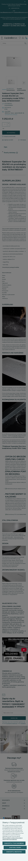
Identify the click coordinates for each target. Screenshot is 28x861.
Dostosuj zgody (15, 847)
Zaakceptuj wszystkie (14, 852)
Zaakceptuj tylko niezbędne (14, 843)
